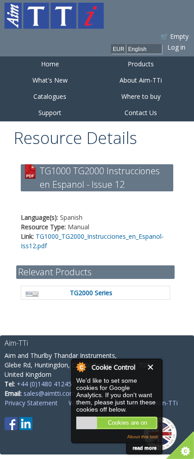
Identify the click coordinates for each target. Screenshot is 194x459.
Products (141, 64)
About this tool (142, 436)
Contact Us (141, 112)
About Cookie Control (81, 367)
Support (49, 112)
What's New (50, 80)
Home (50, 64)
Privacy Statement (31, 403)
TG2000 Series (91, 292)
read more (145, 447)
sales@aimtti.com (49, 393)
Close (152, 367)
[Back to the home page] (54, 24)
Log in (176, 47)
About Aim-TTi (141, 80)
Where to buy (141, 96)
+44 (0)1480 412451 (46, 384)
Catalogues (49, 96)
